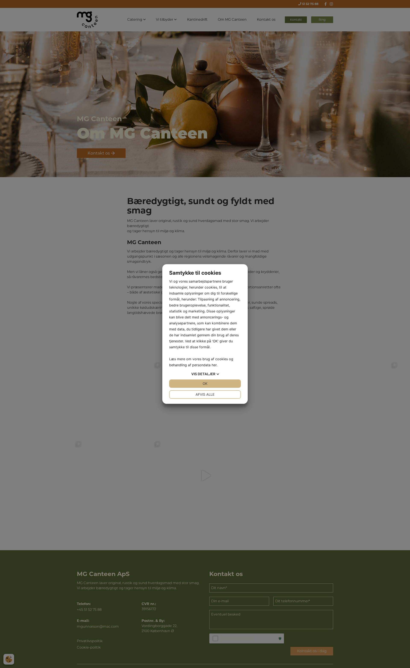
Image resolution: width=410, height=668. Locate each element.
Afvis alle (205, 394)
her (214, 365)
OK (205, 383)
